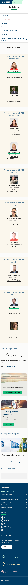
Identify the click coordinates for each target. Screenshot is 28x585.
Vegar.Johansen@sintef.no (14, 313)
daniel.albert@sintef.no (14, 248)
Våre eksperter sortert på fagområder (14, 476)
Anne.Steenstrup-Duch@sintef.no (14, 224)
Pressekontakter (6, 19)
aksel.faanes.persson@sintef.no (14, 191)
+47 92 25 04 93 (14, 156)
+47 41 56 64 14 (14, 100)
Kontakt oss (4, 15)
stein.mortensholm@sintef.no (14, 280)
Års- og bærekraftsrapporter (13, 455)
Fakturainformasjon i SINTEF (10, 31)
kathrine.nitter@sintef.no (14, 134)
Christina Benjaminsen (13, 71)
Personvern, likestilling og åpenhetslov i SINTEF (12, 39)
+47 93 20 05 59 (14, 132)
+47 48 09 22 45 (14, 246)
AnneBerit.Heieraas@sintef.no (14, 337)
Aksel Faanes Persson (14, 185)
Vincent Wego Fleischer (14, 96)
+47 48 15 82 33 (14, 189)
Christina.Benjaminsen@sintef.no (14, 77)
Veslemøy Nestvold (14, 152)
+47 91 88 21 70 (14, 312)
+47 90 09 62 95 (14, 222)
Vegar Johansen (14, 307)
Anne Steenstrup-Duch (14, 218)
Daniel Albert (14, 242)
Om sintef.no (5, 34)
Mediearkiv (4, 23)
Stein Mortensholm (14, 275)
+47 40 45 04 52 (14, 76)
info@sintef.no (10, 366)
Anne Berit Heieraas (14, 332)
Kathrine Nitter (14, 128)
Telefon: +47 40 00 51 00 (7, 491)
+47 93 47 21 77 (14, 336)
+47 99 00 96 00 (14, 279)
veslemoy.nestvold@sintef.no (14, 158)
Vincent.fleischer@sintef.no (14, 101)
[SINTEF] (5, 2)
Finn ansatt (4, 27)
